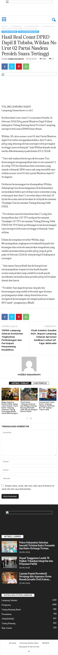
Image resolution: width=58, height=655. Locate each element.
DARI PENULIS (40, 383)
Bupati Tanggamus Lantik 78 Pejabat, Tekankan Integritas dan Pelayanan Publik (36, 561)
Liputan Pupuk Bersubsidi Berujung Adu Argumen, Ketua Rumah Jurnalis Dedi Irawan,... (35, 576)
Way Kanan (7, 628)
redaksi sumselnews (16, 59)
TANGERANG (8, 619)
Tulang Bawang (15, 26)
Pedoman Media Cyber (29, 643)
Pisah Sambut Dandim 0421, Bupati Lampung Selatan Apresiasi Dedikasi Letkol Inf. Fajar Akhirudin (43, 337)
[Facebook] (5, 66)
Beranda (4, 26)
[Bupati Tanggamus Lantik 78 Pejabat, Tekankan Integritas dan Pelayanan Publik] (9, 562)
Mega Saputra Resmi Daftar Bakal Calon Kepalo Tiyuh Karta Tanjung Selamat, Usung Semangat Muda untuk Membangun (10, 407)
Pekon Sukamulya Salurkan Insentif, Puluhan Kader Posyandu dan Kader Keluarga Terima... (37, 545)
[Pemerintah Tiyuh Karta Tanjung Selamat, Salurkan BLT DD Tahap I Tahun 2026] (47, 394)
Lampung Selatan (9, 600)
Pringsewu (6, 605)
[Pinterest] (19, 66)
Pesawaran (6, 614)
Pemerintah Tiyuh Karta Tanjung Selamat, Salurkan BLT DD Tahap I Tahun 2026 (47, 406)
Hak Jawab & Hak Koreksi (29, 646)
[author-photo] (29, 364)
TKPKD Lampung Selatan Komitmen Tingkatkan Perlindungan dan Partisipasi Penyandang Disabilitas (12, 340)
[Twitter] (12, 66)
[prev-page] (27, 418)
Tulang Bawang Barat (31, 26)
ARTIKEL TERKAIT (20, 383)
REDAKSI (45, 643)
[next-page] (30, 418)
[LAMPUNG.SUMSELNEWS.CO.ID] (29, 7)
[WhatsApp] (26, 66)
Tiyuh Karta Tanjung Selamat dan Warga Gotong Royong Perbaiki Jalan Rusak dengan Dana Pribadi (28, 406)
